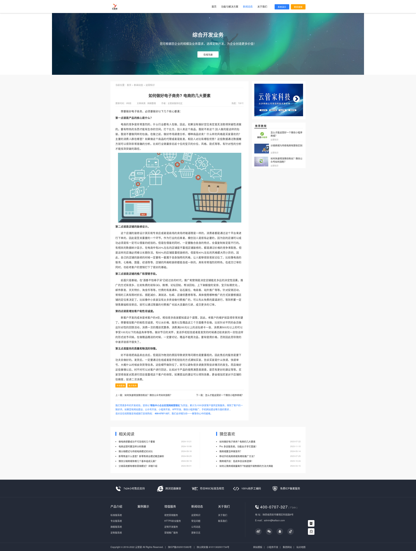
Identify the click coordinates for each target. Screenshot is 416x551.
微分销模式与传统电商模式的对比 (136, 451)
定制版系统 (116, 532)
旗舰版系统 (116, 526)
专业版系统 (116, 520)
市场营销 (121, 385)
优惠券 (186, 295)
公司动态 (195, 526)
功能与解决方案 (229, 6)
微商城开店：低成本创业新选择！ (236, 461)
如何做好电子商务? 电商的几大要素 (237, 441)
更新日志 (195, 532)
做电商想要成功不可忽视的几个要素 (137, 441)
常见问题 (195, 520)
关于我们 (262, 6)
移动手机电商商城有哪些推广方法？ (237, 456)
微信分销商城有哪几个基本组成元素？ (138, 461)
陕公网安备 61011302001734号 (213, 547)
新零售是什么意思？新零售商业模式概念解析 (141, 456)
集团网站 (287, 547)
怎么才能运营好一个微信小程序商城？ (224, 395)
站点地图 (301, 547)
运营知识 (150, 84)
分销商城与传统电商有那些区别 (286, 145)
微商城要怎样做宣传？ (230, 451)
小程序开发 (272, 547)
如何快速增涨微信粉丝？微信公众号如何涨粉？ (148, 395)
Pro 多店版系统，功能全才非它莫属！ (238, 446)
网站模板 (257, 547)
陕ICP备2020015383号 (180, 547)
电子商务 (133, 385)
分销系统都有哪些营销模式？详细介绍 (138, 465)
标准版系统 (116, 515)
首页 (214, 6)
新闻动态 (248, 6)
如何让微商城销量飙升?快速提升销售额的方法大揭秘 (246, 465)
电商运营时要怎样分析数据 (132, 446)
